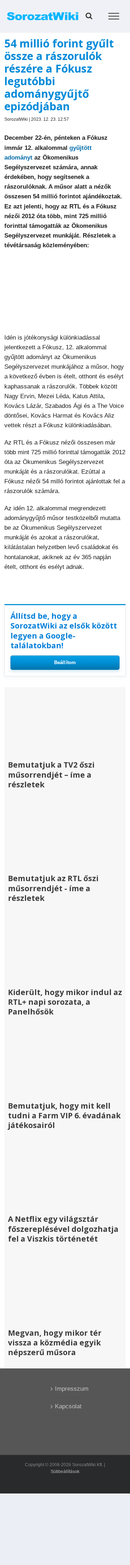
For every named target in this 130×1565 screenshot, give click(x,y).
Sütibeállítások (65, 1471)
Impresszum (65, 1388)
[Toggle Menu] (113, 16)
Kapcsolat (65, 1406)
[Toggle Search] (89, 15)
